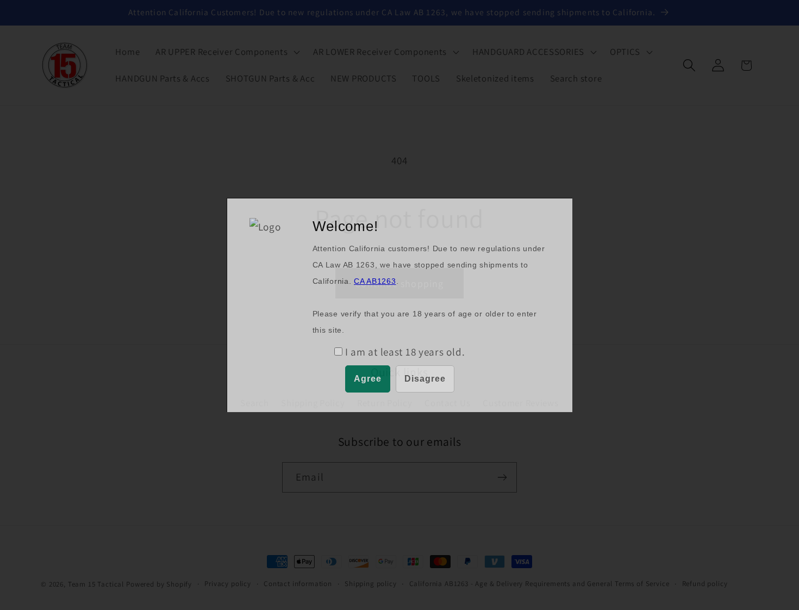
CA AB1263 (375, 281)
